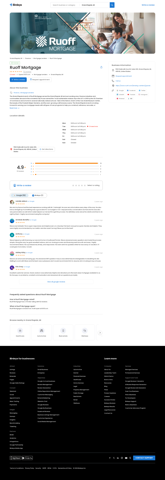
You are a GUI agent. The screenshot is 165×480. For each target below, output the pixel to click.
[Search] (112, 5)
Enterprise (41, 373)
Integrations (14, 441)
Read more (13, 108)
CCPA (55, 468)
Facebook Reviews (44, 411)
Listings (12, 369)
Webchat (13, 391)
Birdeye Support (130, 401)
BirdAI (12, 435)
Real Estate (77, 396)
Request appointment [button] (124, 76)
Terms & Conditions (17, 468)
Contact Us (108, 413)
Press (106, 390)
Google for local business (46, 381)
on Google (31, 201)
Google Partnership (16, 445)
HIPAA (49, 468)
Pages (12, 380)
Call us (118, 81)
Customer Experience (45, 418)
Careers (107, 396)
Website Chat (42, 401)
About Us (107, 369)
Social (12, 395)
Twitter (143, 90)
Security (38, 468)
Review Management (45, 384)
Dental (76, 373)
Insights (12, 420)
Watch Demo (108, 376)
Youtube (132, 94)
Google (121, 90)
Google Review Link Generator (135, 388)
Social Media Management (47, 421)
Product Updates (110, 393)
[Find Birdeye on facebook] (110, 458)
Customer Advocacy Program (135, 408)
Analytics (13, 438)
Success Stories (109, 400)
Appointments (15, 398)
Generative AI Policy (65, 468)
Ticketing (13, 426)
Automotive (78, 369)
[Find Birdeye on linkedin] (118, 458)
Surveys (12, 416)
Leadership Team (110, 373)
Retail (75, 400)
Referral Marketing (44, 398)
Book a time (108, 380)
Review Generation (44, 388)
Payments (13, 405)
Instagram (144, 94)
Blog (105, 386)
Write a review (148, 5)
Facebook (132, 90)
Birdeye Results (109, 406)
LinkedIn (121, 94)
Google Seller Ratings (17, 383)
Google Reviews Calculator (134, 381)
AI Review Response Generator (135, 384)
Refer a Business (131, 405)
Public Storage (78, 393)
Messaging (13, 413)
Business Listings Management (48, 415)
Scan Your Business (132, 391)
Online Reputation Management (49, 391)
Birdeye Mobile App (16, 448)
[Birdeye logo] (16, 5)
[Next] (100, 333)
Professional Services (132, 373)
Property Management (81, 390)
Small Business (43, 369)
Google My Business (45, 408)
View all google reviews (56, 282)
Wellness (77, 403)
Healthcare (77, 380)
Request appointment (41, 79)
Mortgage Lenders (40, 58)
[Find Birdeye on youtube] (126, 458)
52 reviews (27, 71)
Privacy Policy (29, 468)
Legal (75, 386)
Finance (28, 58)
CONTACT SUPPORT (144, 458)
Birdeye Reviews (109, 403)
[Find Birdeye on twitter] (114, 458)
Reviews (12, 373)
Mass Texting (14, 401)
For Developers (130, 398)
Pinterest (121, 98)
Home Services (79, 383)
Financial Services (80, 376)
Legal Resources (109, 410)
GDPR (44, 468)
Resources (107, 383)
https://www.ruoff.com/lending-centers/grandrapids (134, 86)
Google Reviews (43, 405)
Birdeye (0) (39, 195)
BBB (131, 98)
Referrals (13, 376)
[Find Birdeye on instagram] (122, 458)
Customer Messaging (45, 395)
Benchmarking (15, 423)
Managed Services (131, 369)
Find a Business (130, 395)
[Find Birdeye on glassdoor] (130, 458)
